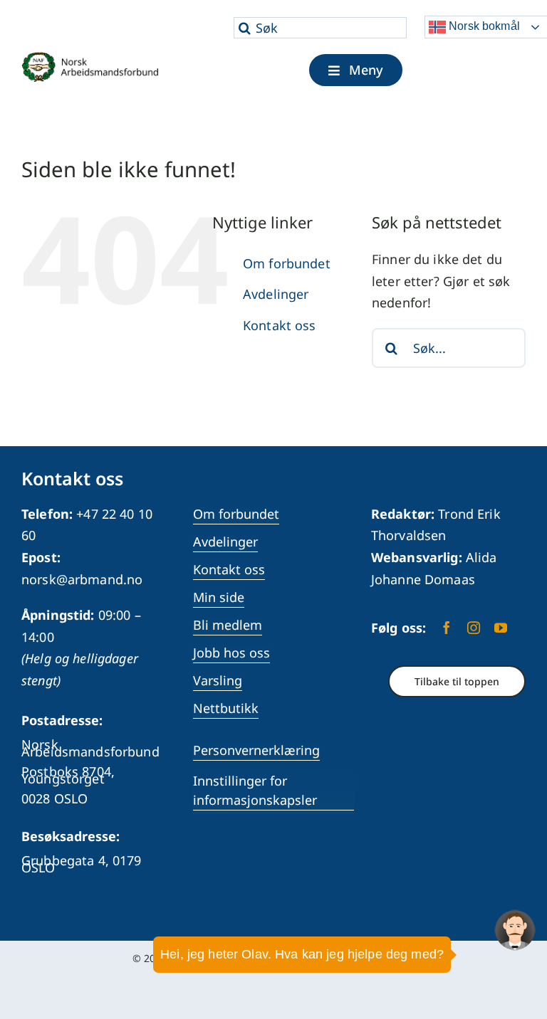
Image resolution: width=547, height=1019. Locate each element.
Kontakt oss (279, 325)
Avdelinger (275, 293)
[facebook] (446, 627)
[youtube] (500, 627)
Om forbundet (286, 263)
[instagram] (473, 627)
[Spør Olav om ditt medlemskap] (515, 930)
